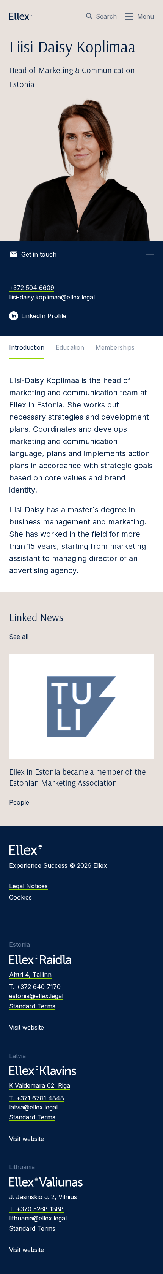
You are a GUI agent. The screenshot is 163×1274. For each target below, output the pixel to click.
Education (70, 347)
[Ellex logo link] (21, 16)
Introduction (26, 347)
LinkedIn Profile (43, 316)
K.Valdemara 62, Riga (39, 1085)
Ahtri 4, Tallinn (30, 974)
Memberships (115, 347)
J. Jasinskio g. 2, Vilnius (43, 1197)
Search (106, 16)
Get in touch (38, 254)
